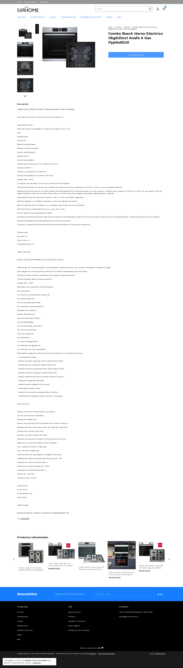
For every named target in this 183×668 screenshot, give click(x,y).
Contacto (44, 2)
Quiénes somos (31, 2)
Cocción (21, 17)
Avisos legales (74, 626)
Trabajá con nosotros (76, 621)
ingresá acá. (92, 653)
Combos (127, 27)
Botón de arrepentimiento (106, 653)
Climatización (37, 17)
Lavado (52, 17)
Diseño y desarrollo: (90, 648)
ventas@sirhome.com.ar (128, 617)
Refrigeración (68, 17)
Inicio (19, 2)
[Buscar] (149, 9)
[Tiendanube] (157, 654)
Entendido (37, 663)
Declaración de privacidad (78, 630)
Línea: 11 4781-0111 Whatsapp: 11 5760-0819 (135, 612)
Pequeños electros (90, 17)
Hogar (109, 17)
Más (119, 17)
